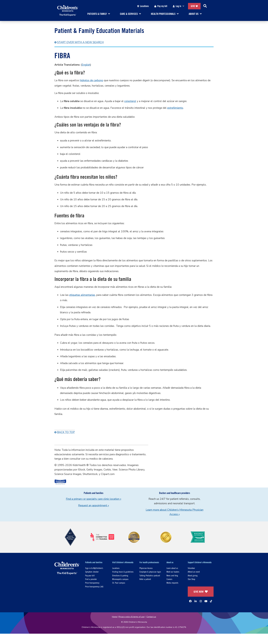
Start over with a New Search (80, 42)
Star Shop (191, 579)
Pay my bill (162, 6)
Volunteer (191, 568)
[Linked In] (195, 601)
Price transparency (92, 582)
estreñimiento (175, 108)
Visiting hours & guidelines (122, 571)
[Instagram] (200, 601)
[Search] (205, 6)
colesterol (130, 101)
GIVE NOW (199, 591)
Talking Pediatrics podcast (149, 575)
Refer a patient (145, 579)
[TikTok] (211, 601)
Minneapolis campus (120, 579)
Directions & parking (120, 575)
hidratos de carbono (91, 80)
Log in (178, 6)
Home (114, 616)
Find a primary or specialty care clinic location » (93, 499)
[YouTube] (206, 601)
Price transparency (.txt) (94, 586)
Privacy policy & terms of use (131, 616)
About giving (193, 575)
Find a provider (91, 579)
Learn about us (172, 568)
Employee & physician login (150, 571)
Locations (144, 6)
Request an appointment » (93, 505)
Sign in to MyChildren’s (94, 568)
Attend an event (194, 571)
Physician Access (146, 568)
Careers (169, 579)
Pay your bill (90, 575)
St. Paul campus (118, 582)
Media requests (172, 582)
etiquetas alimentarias (82, 295)
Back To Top (66, 432)
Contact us (151, 616)
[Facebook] (190, 601)
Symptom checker (92, 571)
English (86, 65)
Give (193, 6)
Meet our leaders (173, 571)
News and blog (172, 575)
